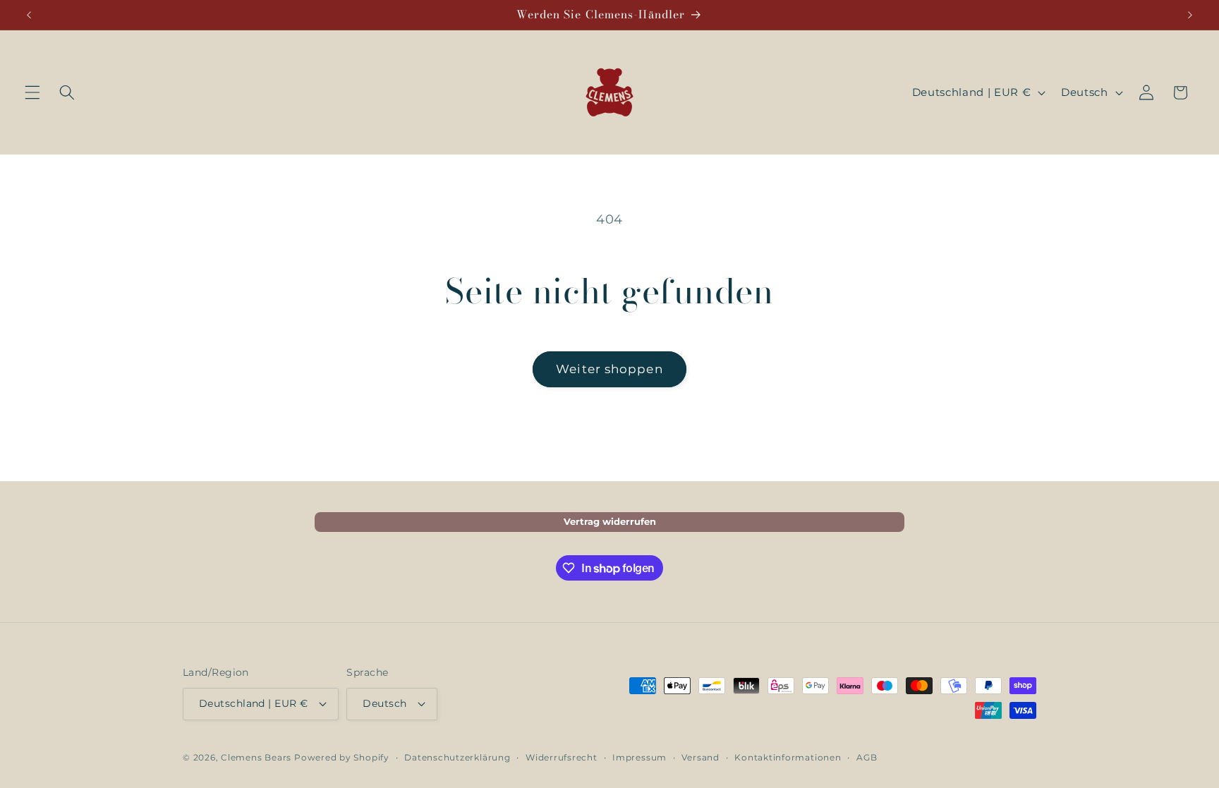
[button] (32, 92)
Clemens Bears (256, 757)
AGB (866, 757)
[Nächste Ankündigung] (1190, 15)
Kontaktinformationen (787, 757)
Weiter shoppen (609, 369)
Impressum (639, 757)
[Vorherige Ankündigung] (28, 15)
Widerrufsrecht (562, 757)
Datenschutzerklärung (457, 757)
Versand (700, 757)
